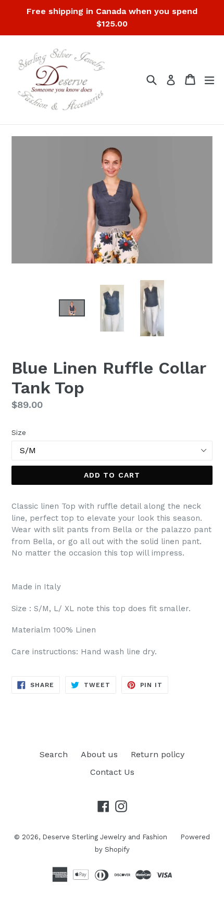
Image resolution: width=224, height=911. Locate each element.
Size (18, 432)
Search (54, 754)
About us (99, 754)
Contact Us (112, 772)
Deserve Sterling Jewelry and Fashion (104, 837)
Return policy (157, 754)
